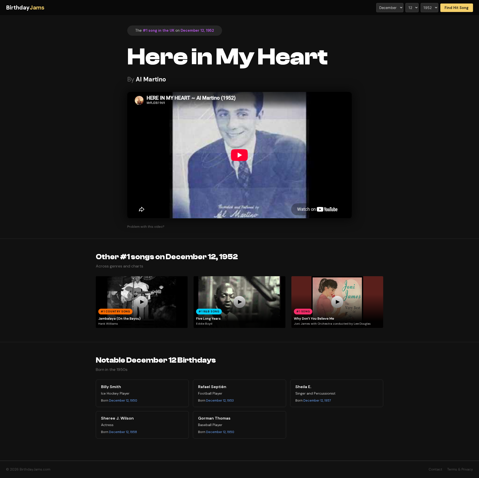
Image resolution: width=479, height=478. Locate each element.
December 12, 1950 (123, 400)
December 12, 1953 (220, 400)
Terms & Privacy (460, 469)
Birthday (25, 7)
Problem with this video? (145, 227)
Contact (435, 469)
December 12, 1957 (317, 400)
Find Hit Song (457, 7)
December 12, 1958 (123, 432)
